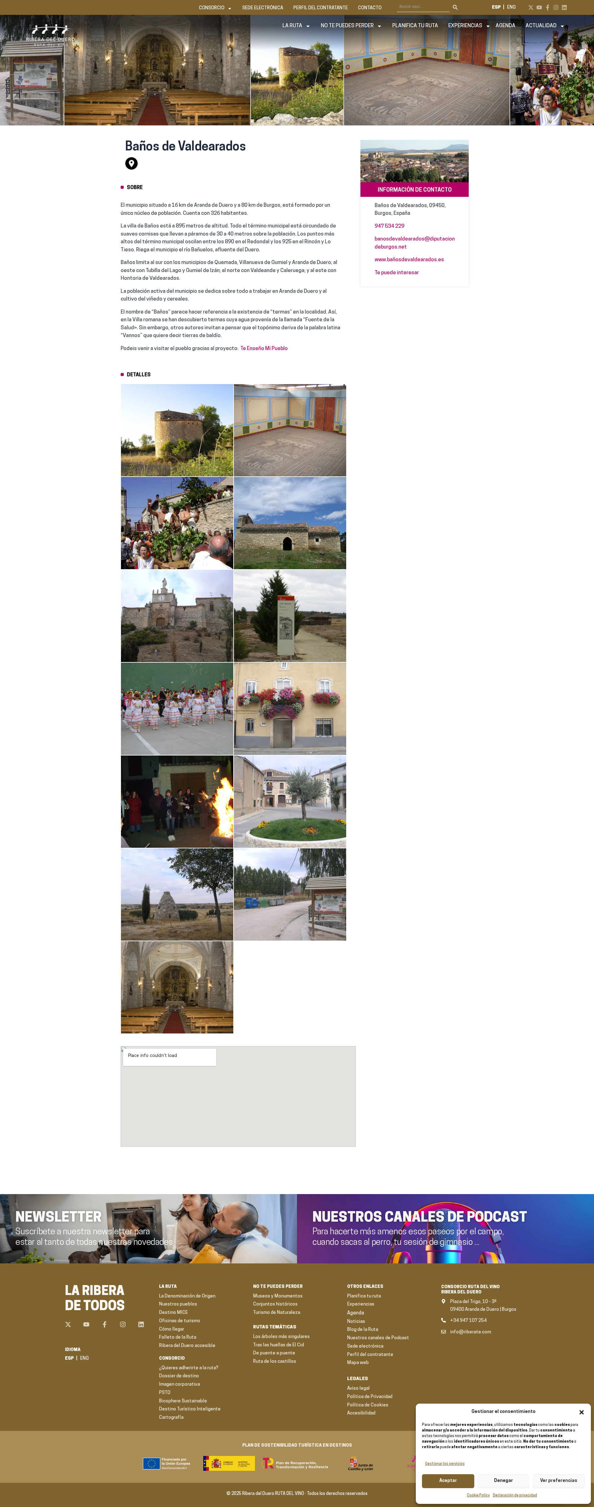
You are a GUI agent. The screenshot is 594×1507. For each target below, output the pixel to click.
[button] (582, 1412)
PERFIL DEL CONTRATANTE (320, 8)
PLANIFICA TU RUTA (415, 25)
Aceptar (448, 1481)
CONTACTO (369, 8)
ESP (496, 7)
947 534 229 (389, 226)
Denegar (503, 1481)
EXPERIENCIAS (465, 25)
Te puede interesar (397, 272)
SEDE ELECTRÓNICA (262, 8)
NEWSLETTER (58, 1218)
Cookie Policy (478, 1495)
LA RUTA (292, 25)
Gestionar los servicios (445, 1464)
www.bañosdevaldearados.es (409, 259)
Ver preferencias (558, 1481)
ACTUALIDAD (541, 25)
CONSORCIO (211, 8)
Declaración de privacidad (515, 1495)
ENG (511, 7)
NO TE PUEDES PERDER (347, 25)
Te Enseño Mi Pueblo (264, 348)
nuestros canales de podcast (419, 1218)
